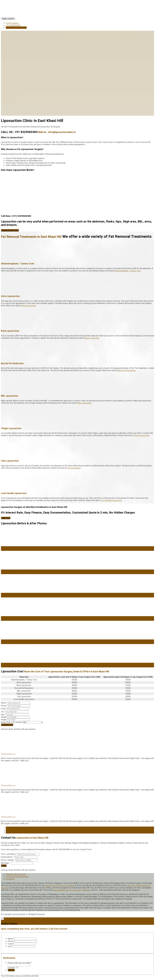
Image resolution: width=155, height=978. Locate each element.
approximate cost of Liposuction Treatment (71, 890)
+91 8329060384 (13, 25)
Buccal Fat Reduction (126, 370)
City (3, 711)
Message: (5, 863)
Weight (4, 717)
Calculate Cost (7, 725)
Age (3, 714)
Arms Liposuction (28, 305)
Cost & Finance (12, 23)
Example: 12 (13, 967)
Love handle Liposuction (111, 500)
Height (4, 720)
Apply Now (5, 518)
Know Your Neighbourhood (17, 876)
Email (4, 708)
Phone (4, 706)
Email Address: (7, 857)
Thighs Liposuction (142, 435)
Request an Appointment (16, 27)
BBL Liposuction (84, 403)
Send (4, 866)
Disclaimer (10, 879)
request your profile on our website (60, 885)
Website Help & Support (16, 874)
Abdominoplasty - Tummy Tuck (128, 271)
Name (4, 703)
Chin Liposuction (74, 468)
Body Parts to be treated (12, 722)
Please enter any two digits (20, 963)
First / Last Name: (9, 854)
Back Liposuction (92, 338)
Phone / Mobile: (8, 860)
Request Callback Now (10, 230)
